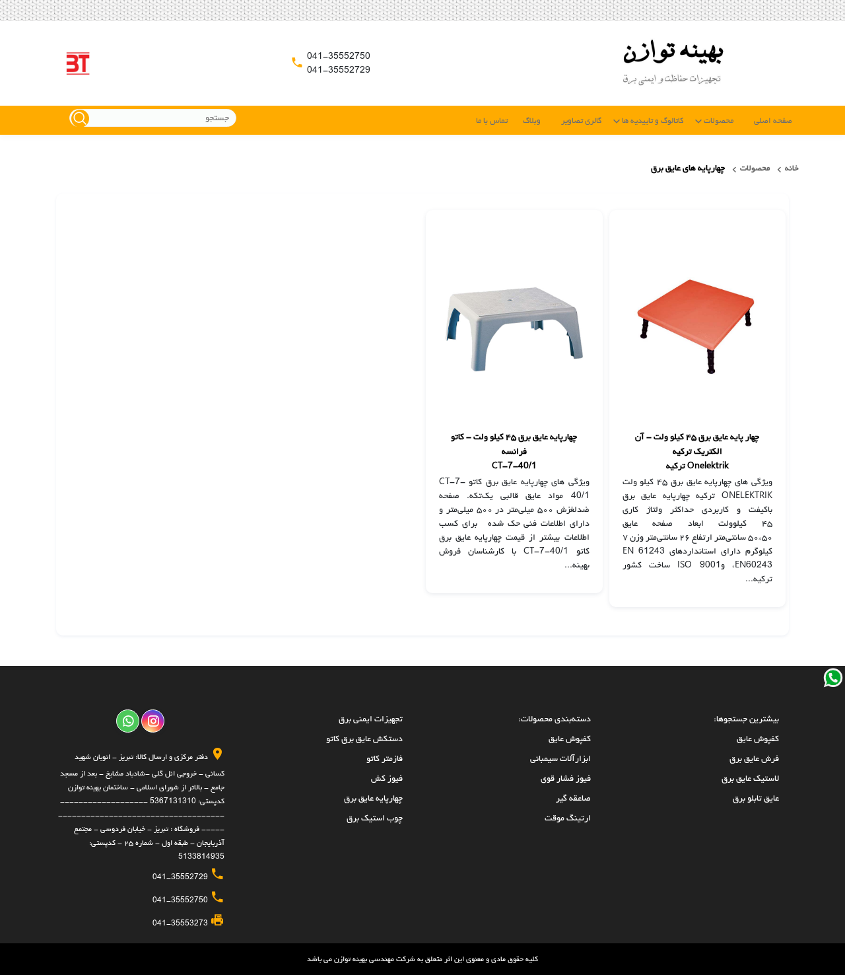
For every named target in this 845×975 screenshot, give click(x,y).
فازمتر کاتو (384, 759)
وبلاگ (532, 120)
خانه (792, 168)
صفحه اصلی (773, 120)
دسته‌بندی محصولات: (554, 719)
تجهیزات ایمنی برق (371, 719)
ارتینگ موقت (568, 818)
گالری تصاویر (581, 120)
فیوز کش (387, 778)
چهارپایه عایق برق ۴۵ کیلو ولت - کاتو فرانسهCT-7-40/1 (514, 451)
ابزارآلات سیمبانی (560, 759)
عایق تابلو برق (756, 798)
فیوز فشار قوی (566, 778)
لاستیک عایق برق (750, 778)
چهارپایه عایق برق (373, 798)
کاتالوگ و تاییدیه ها (652, 120)
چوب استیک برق (375, 818)
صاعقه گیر (573, 798)
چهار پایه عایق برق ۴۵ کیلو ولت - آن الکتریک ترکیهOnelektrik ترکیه (697, 451)
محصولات (718, 120)
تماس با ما (492, 120)
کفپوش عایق (758, 739)
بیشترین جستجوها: (746, 719)
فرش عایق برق (754, 759)
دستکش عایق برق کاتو (364, 739)
